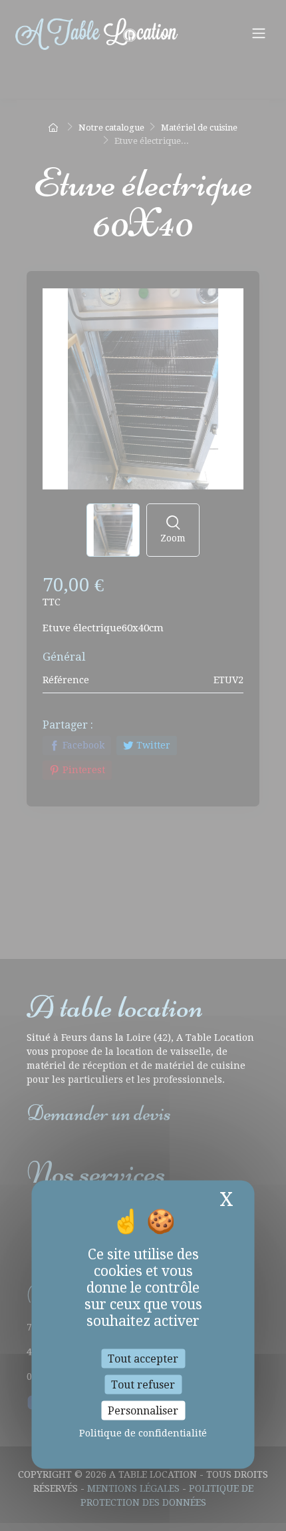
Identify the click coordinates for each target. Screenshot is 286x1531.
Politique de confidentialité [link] (143, 1433)
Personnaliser (143, 1410)
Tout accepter (143, 1358)
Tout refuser (143, 1384)
